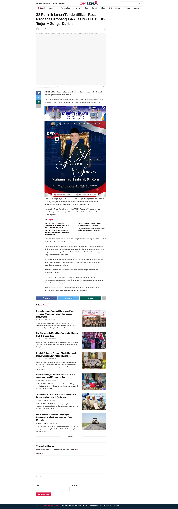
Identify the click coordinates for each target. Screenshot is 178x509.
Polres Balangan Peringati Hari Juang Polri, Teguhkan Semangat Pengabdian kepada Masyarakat (55, 314)
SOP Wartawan (107, 505)
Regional (77, 8)
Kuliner (117, 8)
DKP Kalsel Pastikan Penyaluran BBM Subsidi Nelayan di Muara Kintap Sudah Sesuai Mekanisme (56, 232)
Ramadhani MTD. (46, 29)
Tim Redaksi (116, 505)
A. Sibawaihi (41, 319)
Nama (38, 477)
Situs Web (75, 485)
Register (62, 3)
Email (38, 485)
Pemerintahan (65, 8)
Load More (71, 436)
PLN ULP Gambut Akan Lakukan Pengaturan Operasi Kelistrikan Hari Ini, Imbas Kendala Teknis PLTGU (56, 225)
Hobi (110, 8)
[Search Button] (140, 3)
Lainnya (136, 8)
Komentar (39, 453)
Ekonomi (94, 8)
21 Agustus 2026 (51, 319)
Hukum (103, 8)
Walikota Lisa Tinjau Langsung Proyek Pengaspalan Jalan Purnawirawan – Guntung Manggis (55, 417)
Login (55, 3)
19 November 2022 (58, 29)
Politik (86, 8)
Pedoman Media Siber (95, 505)
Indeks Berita (53, 8)
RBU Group (127, 8)
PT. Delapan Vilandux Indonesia (51, 505)
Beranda (42, 8)
